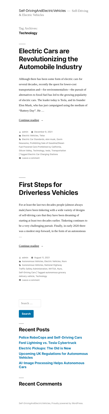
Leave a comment (31, 158)
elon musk (50, 139)
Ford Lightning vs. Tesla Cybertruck (47, 343)
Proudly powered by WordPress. (67, 403)
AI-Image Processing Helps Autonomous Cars (51, 365)
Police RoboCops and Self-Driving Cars (50, 337)
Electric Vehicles (30, 135)
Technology (38, 150)
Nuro (64, 261)
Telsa (42, 135)
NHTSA (52, 268)
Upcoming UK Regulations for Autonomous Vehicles (53, 356)
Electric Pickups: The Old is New (45, 348)
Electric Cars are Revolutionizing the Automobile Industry (50, 59)
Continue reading (31, 120)
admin (25, 132)
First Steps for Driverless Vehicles (48, 188)
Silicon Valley (25, 150)
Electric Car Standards (33, 139)
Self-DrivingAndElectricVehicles (42, 11)
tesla (47, 150)
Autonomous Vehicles (32, 261)
